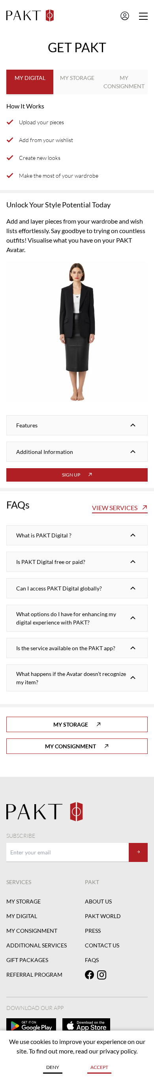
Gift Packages (27, 960)
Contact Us (102, 945)
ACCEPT (99, 1067)
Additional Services (36, 945)
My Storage (70, 724)
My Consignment (70, 746)
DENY (52, 1067)
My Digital (21, 916)
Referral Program (34, 974)
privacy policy (118, 1051)
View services (114, 507)
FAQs (92, 960)
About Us (98, 901)
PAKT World (103, 916)
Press (93, 930)
